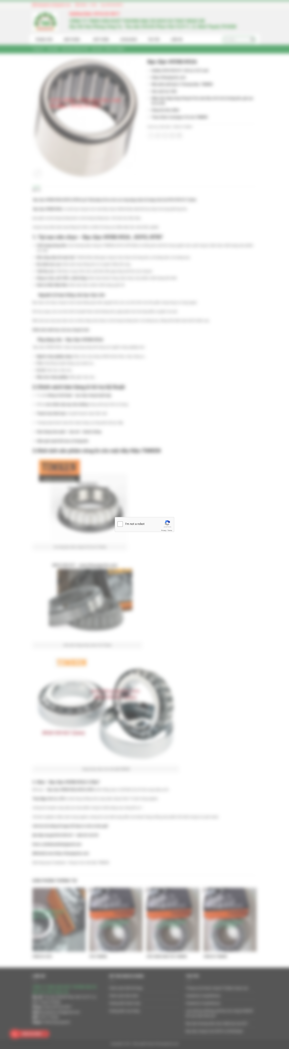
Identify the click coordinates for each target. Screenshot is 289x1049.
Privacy (163, 530)
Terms (170, 530)
